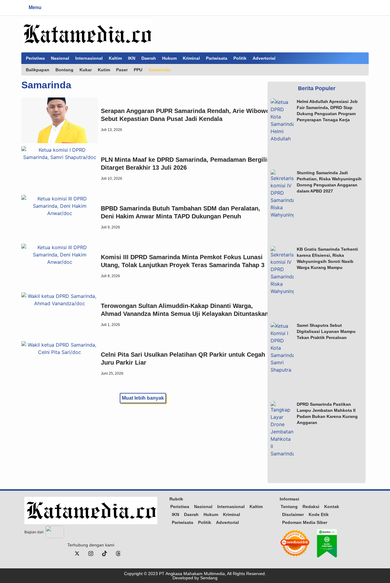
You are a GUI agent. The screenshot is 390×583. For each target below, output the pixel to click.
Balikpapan (37, 69)
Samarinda (159, 69)
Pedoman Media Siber (304, 522)
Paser (122, 69)
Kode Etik (319, 514)
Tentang (289, 506)
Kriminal (191, 58)
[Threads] (118, 553)
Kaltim (115, 58)
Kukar (86, 69)
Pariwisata (216, 58)
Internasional (89, 58)
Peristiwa (35, 58)
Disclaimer (293, 514)
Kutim (104, 69)
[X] (77, 553)
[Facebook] (63, 553)
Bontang (64, 69)
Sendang (209, 577)
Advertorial (264, 58)
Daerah (148, 58)
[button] (48, 8)
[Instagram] (90, 553)
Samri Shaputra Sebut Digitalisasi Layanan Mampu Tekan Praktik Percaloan (326, 331)
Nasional (60, 58)
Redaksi (311, 506)
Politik (239, 58)
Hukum (169, 58)
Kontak (331, 506)
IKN (131, 58)
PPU (138, 69)
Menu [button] (35, 7)
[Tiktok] (104, 553)
